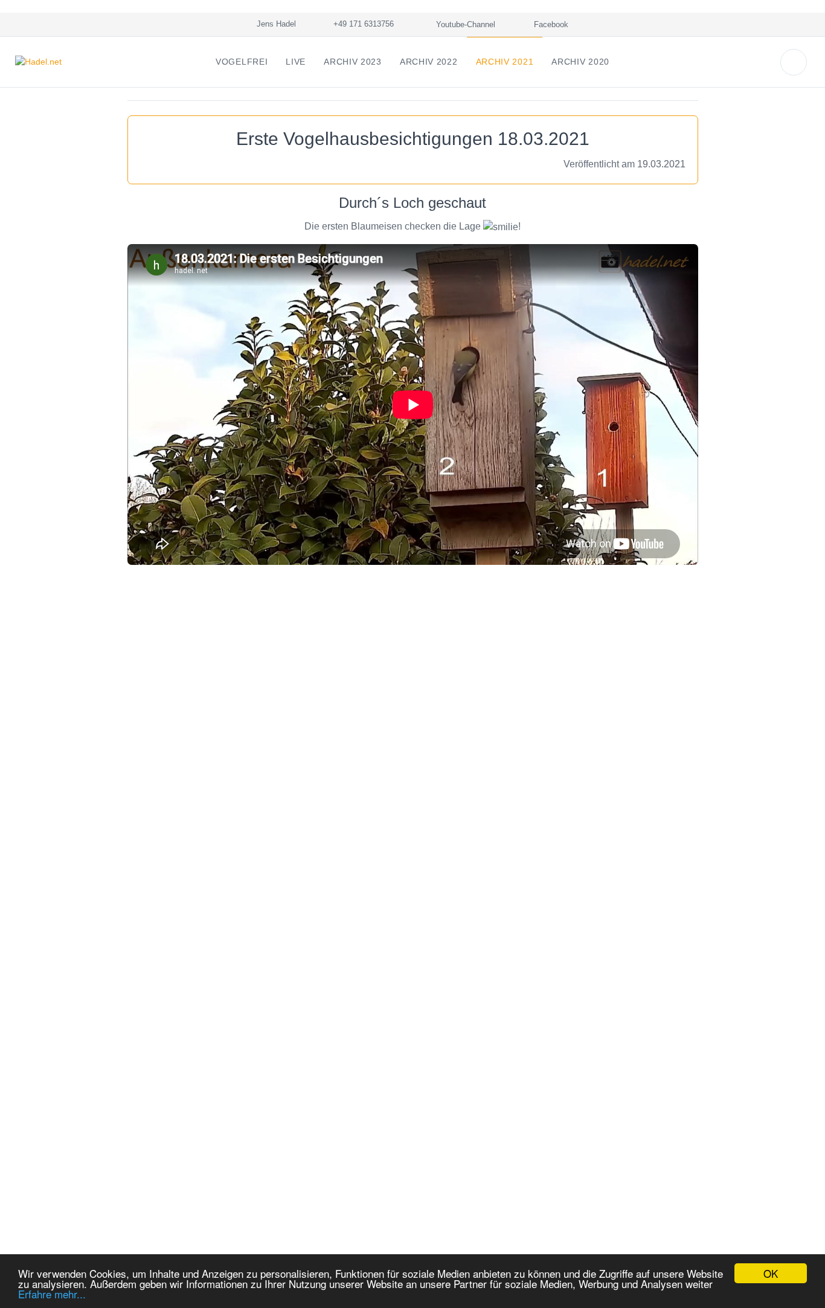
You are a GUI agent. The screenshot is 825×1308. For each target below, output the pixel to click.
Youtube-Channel (464, 24)
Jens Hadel (274, 23)
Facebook (549, 24)
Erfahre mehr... (52, 1293)
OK (770, 1273)
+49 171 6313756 (361, 23)
